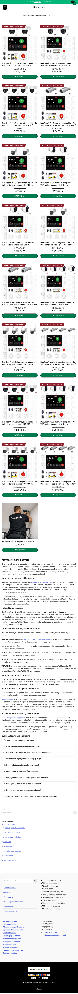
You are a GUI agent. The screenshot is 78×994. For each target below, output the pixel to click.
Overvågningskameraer (12, 851)
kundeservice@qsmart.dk (55, 935)
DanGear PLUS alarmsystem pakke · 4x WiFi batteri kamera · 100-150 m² (57, 423)
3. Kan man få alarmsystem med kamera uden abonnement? (28, 752)
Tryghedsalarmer (9, 860)
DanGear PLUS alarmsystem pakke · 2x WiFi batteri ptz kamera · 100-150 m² (19, 184)
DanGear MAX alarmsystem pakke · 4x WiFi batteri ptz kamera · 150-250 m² (19, 363)
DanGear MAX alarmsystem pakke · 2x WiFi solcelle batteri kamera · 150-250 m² (20, 303)
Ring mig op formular (11, 936)
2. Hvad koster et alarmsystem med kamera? (22, 746)
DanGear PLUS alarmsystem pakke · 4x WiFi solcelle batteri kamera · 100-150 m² (58, 482)
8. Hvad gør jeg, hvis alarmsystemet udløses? (22, 784)
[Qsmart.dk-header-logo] (39, 6)
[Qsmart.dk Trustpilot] (39, 1)
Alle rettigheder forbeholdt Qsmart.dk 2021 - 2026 (39, 982)
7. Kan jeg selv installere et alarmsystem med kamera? (26, 778)
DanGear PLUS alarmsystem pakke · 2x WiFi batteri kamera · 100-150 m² (57, 184)
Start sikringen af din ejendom (13, 718)
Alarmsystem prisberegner (14, 927)
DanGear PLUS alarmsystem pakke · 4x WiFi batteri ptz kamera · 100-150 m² (19, 482)
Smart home (8, 856)
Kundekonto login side (12, 939)
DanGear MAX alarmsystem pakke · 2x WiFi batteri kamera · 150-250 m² (19, 243)
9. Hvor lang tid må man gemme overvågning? (22, 790)
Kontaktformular (9, 933)
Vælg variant (20, 256)
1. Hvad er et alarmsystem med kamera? (20, 740)
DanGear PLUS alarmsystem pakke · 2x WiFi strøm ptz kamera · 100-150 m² (19, 64)
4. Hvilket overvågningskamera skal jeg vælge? (23, 759)
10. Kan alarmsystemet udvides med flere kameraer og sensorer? (30, 796)
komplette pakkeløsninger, (41, 582)
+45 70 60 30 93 (51, 932)
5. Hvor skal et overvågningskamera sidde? (21, 765)
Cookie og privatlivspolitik (13, 950)
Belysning (7, 842)
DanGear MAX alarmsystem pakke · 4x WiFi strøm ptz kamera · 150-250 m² (19, 423)
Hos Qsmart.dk (7, 699)
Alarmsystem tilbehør (13, 837)
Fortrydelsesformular (11, 942)
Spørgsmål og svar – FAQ (13, 930)
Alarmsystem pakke (12, 832)
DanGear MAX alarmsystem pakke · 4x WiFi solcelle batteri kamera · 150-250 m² (58, 363)
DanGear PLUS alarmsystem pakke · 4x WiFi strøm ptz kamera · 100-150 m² (19, 124)
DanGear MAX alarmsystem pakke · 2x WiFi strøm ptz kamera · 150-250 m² (57, 64)
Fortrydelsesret (9, 944)
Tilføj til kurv (20, 77)
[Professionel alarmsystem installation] (20, 521)
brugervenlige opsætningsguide (37, 639)
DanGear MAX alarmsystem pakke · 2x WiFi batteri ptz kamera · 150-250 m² (57, 243)
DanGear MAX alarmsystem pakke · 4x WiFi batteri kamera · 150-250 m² (57, 303)
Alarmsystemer (9, 824)
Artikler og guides (10, 921)
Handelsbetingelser (11, 947)
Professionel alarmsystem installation (18, 541)
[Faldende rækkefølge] (54, 15)
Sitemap (39, 989)
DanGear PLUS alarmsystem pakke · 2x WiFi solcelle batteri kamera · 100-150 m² (58, 124)
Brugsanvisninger (10, 924)
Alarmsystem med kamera (15, 828)
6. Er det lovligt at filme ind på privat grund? (21, 771)
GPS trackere (8, 846)
